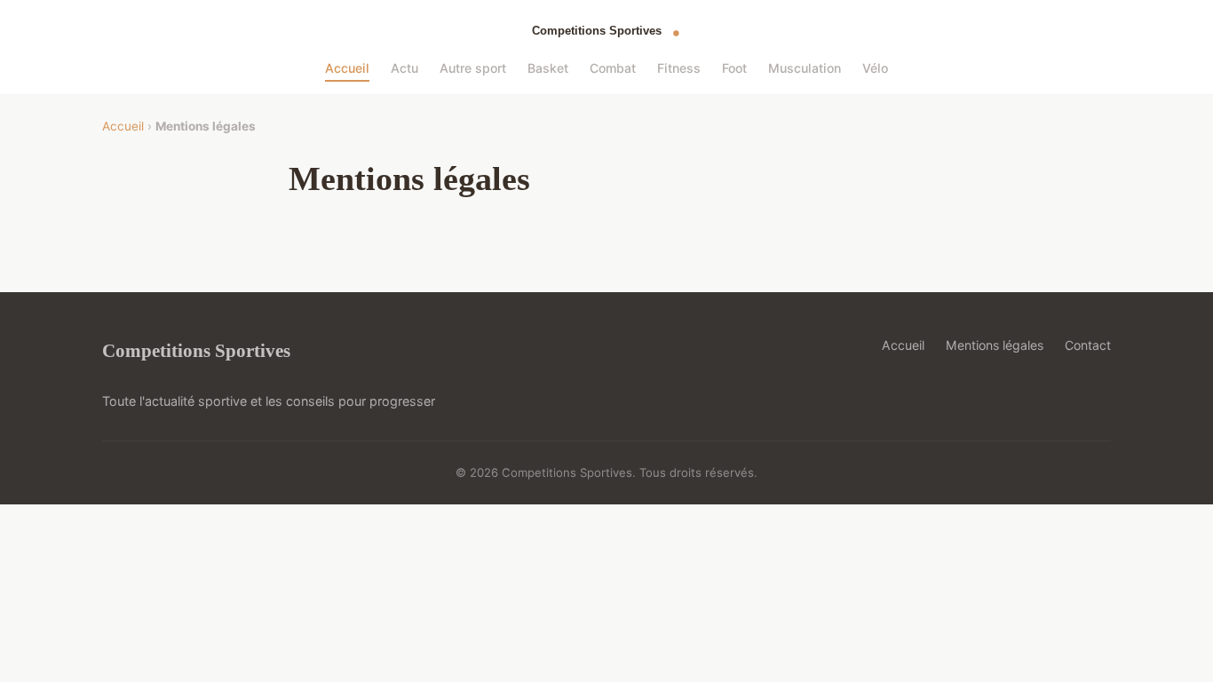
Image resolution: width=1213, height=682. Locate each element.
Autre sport (473, 67)
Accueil (347, 67)
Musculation (804, 67)
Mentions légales (994, 345)
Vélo (875, 67)
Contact (1088, 345)
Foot (734, 67)
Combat (613, 67)
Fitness (679, 67)
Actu (404, 67)
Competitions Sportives (196, 350)
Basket (547, 67)
